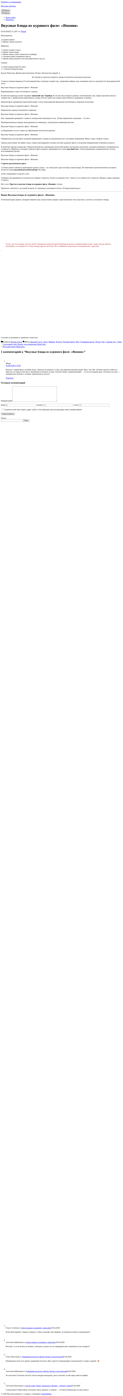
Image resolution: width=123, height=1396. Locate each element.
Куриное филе (69, 342)
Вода (45, 342)
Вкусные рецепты (8, 6)
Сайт (76, 405)
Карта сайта (10, 17)
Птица (98, 342)
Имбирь (52, 342)
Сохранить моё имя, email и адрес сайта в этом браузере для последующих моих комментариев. (43, 410)
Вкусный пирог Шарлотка (14, 347)
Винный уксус (37, 342)
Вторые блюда (16, 342)
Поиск (3, 418)
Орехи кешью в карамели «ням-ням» (36, 1328)
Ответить (9, 378)
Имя (2, 405)
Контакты (10, 20)
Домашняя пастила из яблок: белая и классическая (42, 1357)
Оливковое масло (87, 342)
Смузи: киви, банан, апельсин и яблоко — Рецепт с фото (48, 1386)
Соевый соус (111, 342)
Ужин (119, 342)
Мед (77, 342)
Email (39, 405)
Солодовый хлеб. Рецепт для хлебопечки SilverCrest (24, 344)
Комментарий (6, 401)
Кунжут (59, 342)
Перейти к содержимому (11, 2)
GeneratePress (46, 1394)
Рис (103, 342)
